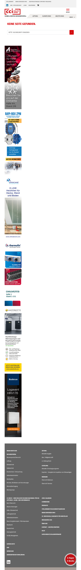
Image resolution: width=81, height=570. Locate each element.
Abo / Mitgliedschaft (47, 457)
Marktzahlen (10, 479)
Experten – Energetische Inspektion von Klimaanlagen (57, 472)
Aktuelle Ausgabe (46, 453)
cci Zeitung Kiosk (46, 461)
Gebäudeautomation (12, 475)
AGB (8, 547)
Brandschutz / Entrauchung (14, 472)
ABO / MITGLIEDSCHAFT (15, 5)
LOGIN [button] (25, 5)
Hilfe (43, 530)
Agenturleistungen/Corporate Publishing (40, 1)
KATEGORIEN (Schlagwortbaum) (51, 534)
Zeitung (44, 451)
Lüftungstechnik (11, 514)
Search (72, 32)
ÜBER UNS (44, 523)
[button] (38, 5)
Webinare (45, 477)
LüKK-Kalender (46, 498)
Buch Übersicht (11, 503)
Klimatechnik (46, 16)
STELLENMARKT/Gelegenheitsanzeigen (53, 509)
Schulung (45, 465)
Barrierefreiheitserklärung (16, 555)
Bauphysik (10, 525)
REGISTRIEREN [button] (32, 5)
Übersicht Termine (47, 483)
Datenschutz (11, 544)
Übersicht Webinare (47, 480)
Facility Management (12, 535)
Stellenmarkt (9, 1)
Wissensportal (11, 454)
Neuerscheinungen (12, 506)
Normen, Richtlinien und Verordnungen (18, 482)
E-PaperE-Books (70, 559)
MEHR (71, 17)
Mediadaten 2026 (47, 520)
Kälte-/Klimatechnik (12, 510)
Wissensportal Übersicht (14, 457)
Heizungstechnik (11, 532)
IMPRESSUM (10, 551)
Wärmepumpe (11, 490)
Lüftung (35, 16)
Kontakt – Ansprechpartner (50, 527)
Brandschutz (10, 528)
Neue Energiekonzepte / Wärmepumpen (18, 521)
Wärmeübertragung (12, 486)
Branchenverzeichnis (21, 1)
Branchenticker (12, 451)
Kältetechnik (59, 16)
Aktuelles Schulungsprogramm (50, 468)
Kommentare (45, 502)
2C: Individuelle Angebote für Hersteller (55, 516)
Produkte (45, 505)
